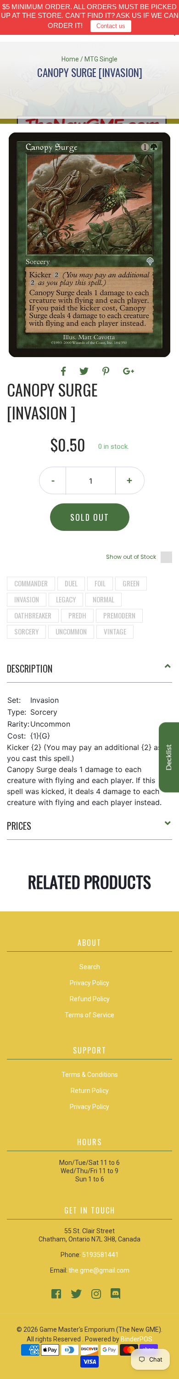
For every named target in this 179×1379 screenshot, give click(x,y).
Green (131, 583)
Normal (103, 599)
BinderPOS (136, 1339)
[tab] (89, 672)
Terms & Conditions (90, 1074)
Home (70, 59)
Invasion (26, 599)
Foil (100, 583)
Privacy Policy (89, 1106)
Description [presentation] (29, 668)
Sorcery (26, 631)
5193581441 (100, 1254)
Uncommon (71, 631)
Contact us (110, 25)
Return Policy (90, 1090)
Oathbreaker (32, 615)
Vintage (115, 631)
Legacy (66, 599)
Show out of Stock (131, 557)
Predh (77, 615)
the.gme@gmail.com (99, 1270)
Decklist (169, 758)
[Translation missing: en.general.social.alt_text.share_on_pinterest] (107, 371)
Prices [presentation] (19, 826)
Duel (71, 583)
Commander (31, 583)
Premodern (119, 615)
